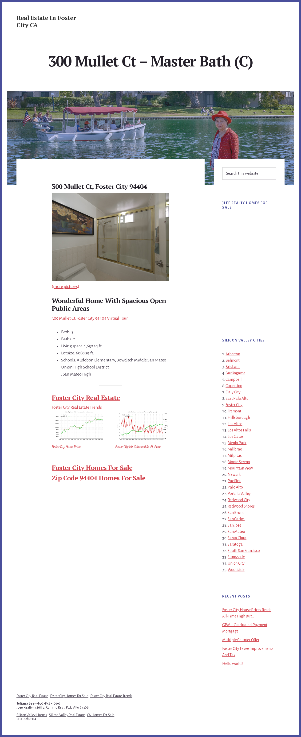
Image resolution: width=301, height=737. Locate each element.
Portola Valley (239, 494)
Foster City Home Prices (66, 447)
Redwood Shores (241, 506)
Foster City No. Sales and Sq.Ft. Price (137, 447)
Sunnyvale (236, 557)
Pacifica (234, 481)
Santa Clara (237, 538)
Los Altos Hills (239, 430)
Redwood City (239, 500)
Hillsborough (239, 417)
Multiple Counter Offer (240, 640)
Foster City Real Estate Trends (77, 407)
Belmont (233, 360)
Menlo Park (237, 443)
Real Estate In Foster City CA (46, 21)
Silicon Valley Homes (31, 715)
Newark (234, 475)
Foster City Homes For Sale (92, 467)
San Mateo (236, 532)
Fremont (234, 411)
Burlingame (235, 373)
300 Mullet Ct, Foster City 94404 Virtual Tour (90, 318)
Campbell (234, 379)
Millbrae (235, 449)
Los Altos (235, 424)
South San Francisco (244, 551)
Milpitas (235, 456)
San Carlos (236, 519)
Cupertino (234, 386)
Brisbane (233, 367)
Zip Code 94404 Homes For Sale (98, 477)
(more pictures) (65, 286)
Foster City (234, 405)
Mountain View (240, 468)
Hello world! (232, 664)
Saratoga (235, 544)
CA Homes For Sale (101, 715)
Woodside (236, 570)
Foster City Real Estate (86, 397)
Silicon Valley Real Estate (67, 715)
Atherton (233, 354)
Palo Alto (235, 487)
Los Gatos (235, 436)
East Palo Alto (237, 398)
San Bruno (236, 513)
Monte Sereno (239, 462)
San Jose (234, 525)
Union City (236, 563)
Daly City (233, 392)
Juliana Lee (25, 703)
